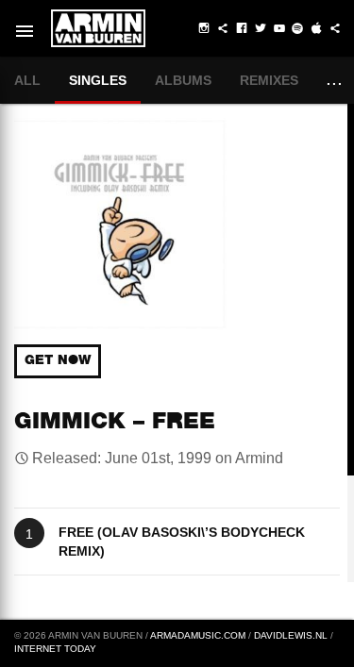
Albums (183, 80)
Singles (97, 80)
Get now (58, 361)
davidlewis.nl (291, 635)
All (27, 80)
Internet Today (55, 648)
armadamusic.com (197, 635)
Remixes (269, 80)
